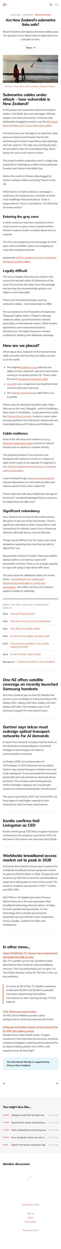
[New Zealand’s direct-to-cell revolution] (30, 1137)
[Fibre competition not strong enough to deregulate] (30, 1130)
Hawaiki (11, 383)
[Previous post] (5, 1083)
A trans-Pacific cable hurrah (25, 654)
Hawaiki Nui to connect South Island (30, 621)
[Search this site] (51, 4)
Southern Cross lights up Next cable (29, 635)
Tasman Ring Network (19, 416)
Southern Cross (28, 367)
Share (29, 47)
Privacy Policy (30, 1221)
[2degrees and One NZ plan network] (30, 1115)
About (30, 1217)
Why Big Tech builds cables (25, 628)
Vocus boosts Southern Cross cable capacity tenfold (29, 645)
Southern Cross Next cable (33, 378)
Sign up (30, 1213)
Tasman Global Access (23, 392)
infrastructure (43, 15)
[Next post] (56, 1083)
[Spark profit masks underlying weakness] (30, 1122)
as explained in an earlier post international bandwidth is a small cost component (24, 583)
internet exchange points (40, 478)
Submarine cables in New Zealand (35, 661)
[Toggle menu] (56, 4)
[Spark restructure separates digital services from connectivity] (30, 1144)
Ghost (35, 1230)
